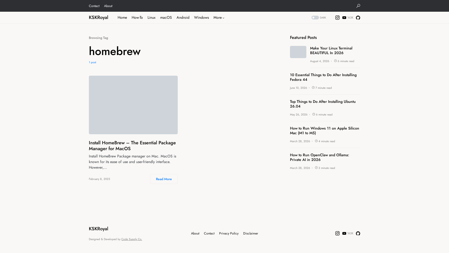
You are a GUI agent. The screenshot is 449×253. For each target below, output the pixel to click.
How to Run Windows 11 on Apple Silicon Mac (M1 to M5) (324, 130)
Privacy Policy (229, 233)
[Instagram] (337, 17)
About (108, 6)
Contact (94, 6)
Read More (164, 179)
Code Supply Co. (131, 239)
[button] (358, 6)
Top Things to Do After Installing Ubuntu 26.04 (323, 104)
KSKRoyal (98, 17)
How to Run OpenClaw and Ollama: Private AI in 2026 (319, 157)
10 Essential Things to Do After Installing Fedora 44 (323, 77)
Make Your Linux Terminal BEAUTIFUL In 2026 (331, 50)
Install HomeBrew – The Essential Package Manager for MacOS (132, 146)
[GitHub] (358, 17)
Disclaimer (250, 233)
